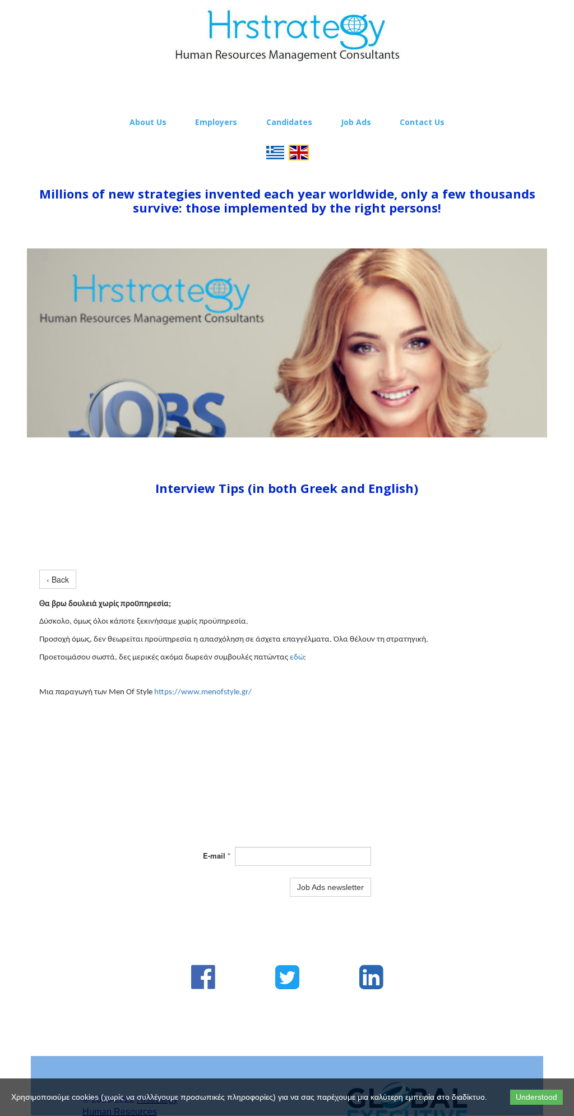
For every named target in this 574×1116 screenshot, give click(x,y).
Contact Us (422, 122)
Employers (216, 122)
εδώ (297, 657)
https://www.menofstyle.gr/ (203, 692)
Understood (536, 1096)
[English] (299, 151)
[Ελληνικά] (275, 151)
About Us (147, 122)
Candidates (289, 122)
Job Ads (356, 122)
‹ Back (58, 579)
